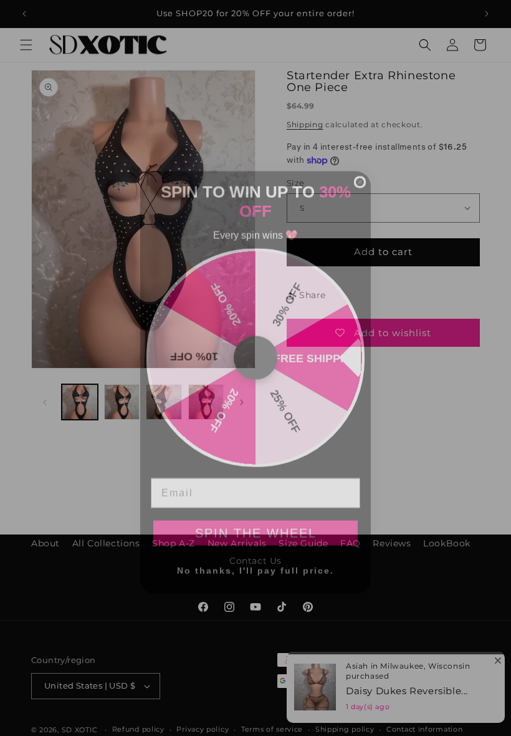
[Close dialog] (360, 167)
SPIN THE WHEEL (256, 518)
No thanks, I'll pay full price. (255, 556)
